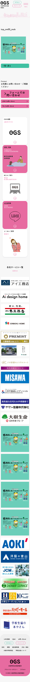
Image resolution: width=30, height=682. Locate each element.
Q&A (14, 639)
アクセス (23, 669)
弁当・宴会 (25, 647)
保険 (8, 647)
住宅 (3, 647)
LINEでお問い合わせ (9, 101)
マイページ (17, 5)
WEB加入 (17, 2)
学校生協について (21, 650)
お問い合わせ (22, 639)
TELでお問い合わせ (8, 106)
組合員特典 (15, 647)
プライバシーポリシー (11, 669)
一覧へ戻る (7, 66)
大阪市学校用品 (8, 650)
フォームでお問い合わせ (15, 94)
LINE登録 (7, 639)
